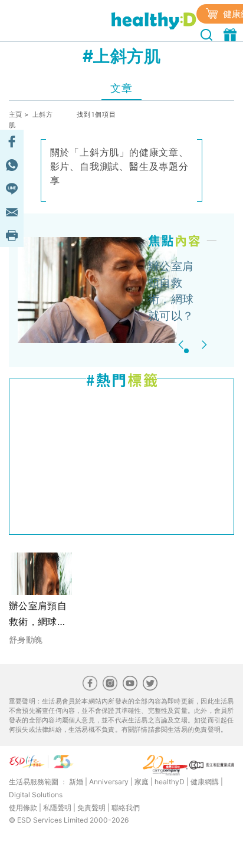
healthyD (170, 781)
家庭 (141, 781)
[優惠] (231, 34)
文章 (121, 88)
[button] (182, 344)
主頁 (15, 114)
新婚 (76, 781)
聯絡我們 (125, 807)
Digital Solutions (36, 794)
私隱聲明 (57, 807)
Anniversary (109, 781)
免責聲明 (91, 807)
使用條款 (23, 807)
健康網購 (205, 781)
